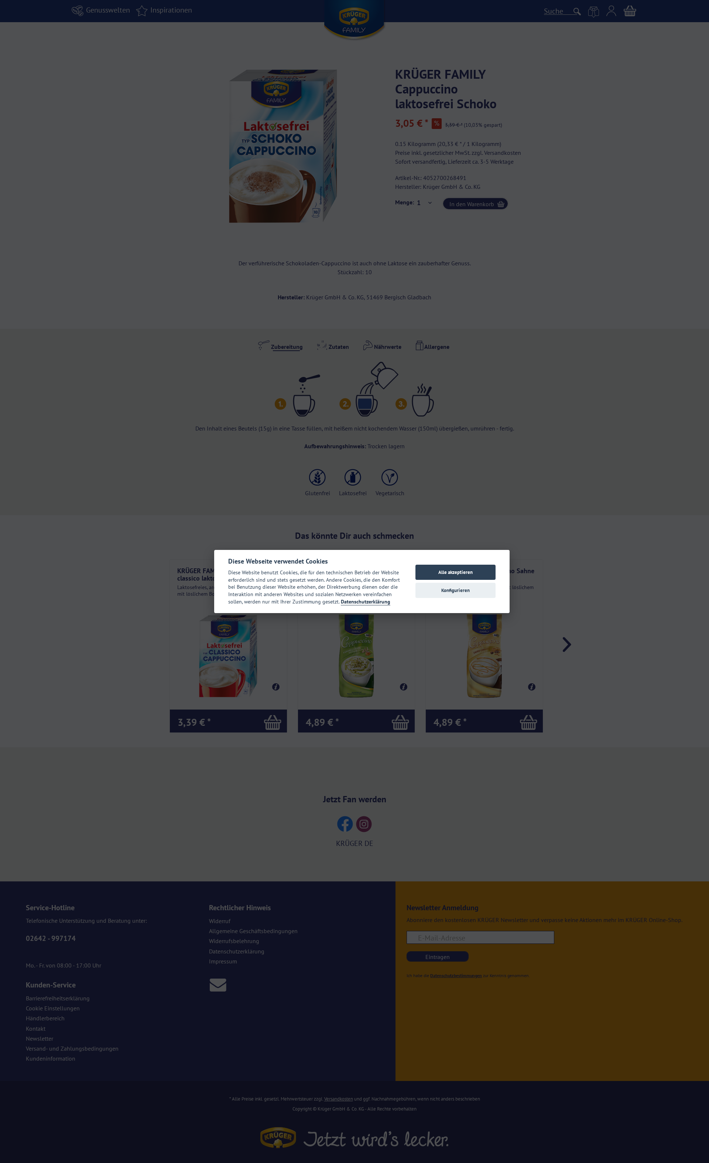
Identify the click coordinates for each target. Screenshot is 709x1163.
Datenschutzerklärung (365, 601)
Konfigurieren (455, 590)
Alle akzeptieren (455, 572)
